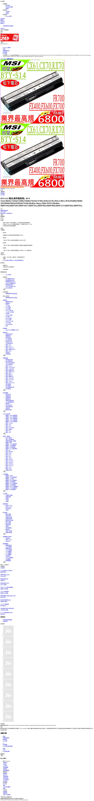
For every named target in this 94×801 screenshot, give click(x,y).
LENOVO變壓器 (9, 557)
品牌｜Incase (8, 424)
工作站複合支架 (9, 343)
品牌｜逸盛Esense (10, 376)
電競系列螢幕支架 (10, 400)
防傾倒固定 (8, 353)
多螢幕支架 (8, 397)
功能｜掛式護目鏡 (10, 439)
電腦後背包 (8, 524)
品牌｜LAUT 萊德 (10, 427)
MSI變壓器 (8, 559)
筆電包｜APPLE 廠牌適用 (11, 418)
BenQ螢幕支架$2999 (10, 278)
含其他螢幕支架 (9, 406)
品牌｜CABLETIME (10, 367)
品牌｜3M (8, 450)
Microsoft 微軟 (9, 318)
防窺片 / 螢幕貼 (6, 436)
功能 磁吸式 (8, 385)
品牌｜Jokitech (9, 381)
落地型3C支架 (9, 341)
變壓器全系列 (9, 545)
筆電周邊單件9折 (9, 284)
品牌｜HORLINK (9, 460)
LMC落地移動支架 (10, 402)
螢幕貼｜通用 (9, 442)
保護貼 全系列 (9, 470)
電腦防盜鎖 (8, 496)
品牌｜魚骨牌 (9, 429)
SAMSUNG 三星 (9, 321)
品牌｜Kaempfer (9, 462)
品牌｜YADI (8, 468)
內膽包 (7, 501)
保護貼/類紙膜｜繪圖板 (11, 440)
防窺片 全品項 (9, 530)
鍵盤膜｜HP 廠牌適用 (10, 481)
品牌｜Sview (8, 467)
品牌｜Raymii (9, 346)
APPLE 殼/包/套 (6, 413)
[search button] (1, 45)
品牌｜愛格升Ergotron (10, 349)
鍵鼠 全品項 (8, 514)
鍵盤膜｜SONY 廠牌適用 (11, 488)
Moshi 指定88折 (9, 287)
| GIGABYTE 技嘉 (10, 312)
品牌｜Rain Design (10, 379)
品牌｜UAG (8, 432)
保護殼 (7, 498)
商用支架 (8, 408)
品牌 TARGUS (9, 506)
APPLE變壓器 (9, 549)
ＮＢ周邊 (5, 493)
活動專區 (5, 328)
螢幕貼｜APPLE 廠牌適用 (11, 415)
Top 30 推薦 (8, 274)
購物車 (2, 20)
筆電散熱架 (5, 358)
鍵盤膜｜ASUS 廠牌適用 (11, 477)
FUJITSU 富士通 (9, 310)
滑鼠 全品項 (8, 515)
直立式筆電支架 (9, 361)
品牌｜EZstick (9, 457)
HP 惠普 (7, 313)
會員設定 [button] (11, 25)
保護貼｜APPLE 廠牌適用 (11, 420)
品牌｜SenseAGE (9, 465)
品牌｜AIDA (8, 453)
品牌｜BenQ (8, 344)
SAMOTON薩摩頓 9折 (11, 283)
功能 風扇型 (8, 384)
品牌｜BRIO (8, 454)
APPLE (7, 304)
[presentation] (47, 92)
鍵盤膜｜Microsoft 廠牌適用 (12, 486)
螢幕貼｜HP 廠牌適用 (10, 447)
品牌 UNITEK (9, 539)
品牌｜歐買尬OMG (10, 370)
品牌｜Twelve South (10, 382)
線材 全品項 (8, 521)
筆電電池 (5, 300)
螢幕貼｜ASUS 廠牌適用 (11, 444)
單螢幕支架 (8, 335)
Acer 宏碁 (8, 305)
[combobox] (47, 44)
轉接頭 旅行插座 (9, 520)
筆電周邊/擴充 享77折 (10, 281)
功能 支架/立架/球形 (10, 362)
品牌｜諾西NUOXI (10, 371)
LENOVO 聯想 (9, 315)
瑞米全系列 (8, 394)
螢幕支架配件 (9, 409)
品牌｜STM (8, 430)
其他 (7, 325)
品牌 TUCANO (9, 505)
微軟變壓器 (8, 560)
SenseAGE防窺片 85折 (11, 286)
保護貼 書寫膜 (9, 532)
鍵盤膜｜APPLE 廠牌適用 (11, 421)
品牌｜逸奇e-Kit (9, 374)
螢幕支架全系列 (9, 334)
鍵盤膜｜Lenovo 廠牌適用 (11, 483)
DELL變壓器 (8, 554)
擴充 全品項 (8, 523)
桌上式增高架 (9, 338)
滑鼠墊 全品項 (9, 517)
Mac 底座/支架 (9, 340)
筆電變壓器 (5, 543)
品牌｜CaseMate (9, 423)
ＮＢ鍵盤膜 (5, 474)
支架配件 (8, 352)
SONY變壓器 (9, 546)
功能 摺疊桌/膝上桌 (10, 387)
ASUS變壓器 (8, 552)
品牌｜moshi (8, 426)
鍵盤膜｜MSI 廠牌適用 (11, 484)
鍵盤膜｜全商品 (9, 475)
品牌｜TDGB (9, 350)
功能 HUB (8, 541)
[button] (47, 9)
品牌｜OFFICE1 (9, 459)
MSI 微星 (8, 316)
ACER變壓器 (9, 551)
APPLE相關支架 (9, 364)
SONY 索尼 (8, 322)
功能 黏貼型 (8, 388)
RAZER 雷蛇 (8, 319)
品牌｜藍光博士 (9, 451)
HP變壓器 (8, 556)
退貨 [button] (8, 25)
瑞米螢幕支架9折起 (10, 280)
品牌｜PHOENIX (9, 463)
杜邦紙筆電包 (9, 527)
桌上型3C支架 (9, 405)
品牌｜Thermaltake (10, 378)
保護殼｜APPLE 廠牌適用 (11, 416)
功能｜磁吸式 (9, 437)
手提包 (7, 499)
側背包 (7, 526)
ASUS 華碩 (8, 307)
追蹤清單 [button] (5, 25)
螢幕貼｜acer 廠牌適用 (11, 445)
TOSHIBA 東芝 (9, 324)
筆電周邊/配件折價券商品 (11, 293)
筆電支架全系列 (9, 359)
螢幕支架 (5, 332)
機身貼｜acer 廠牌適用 (11, 489)
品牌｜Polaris (8, 373)
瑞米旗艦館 (5, 392)
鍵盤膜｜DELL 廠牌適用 (11, 480)
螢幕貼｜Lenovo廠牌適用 (11, 448)
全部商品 (8, 538)
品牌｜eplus (8, 456)
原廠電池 (8, 303)
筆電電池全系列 (9, 301)
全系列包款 (8, 508)
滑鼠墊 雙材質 (9, 518)
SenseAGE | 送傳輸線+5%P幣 (12, 329)
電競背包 (8, 529)
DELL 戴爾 (8, 309)
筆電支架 (8, 403)
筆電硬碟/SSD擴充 (7, 536)
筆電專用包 (5, 503)
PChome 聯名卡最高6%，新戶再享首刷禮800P (13, 260)
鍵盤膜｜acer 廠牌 (10, 478)
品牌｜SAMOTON (10, 347)
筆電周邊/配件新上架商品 (11, 297)
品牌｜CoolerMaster (10, 368)
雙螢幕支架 (8, 337)
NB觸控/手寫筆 (9, 495)
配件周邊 (5, 512)
